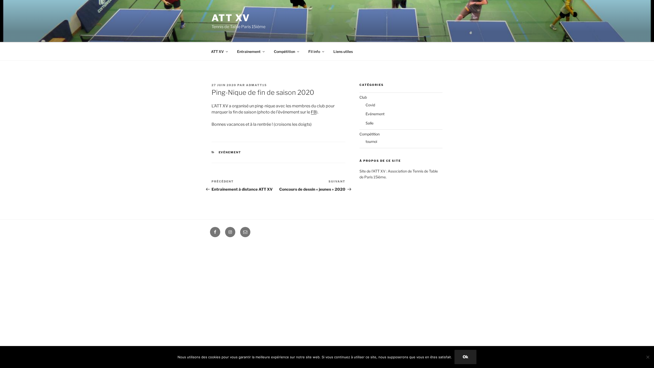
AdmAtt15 (256, 85)
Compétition (284, 51)
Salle (369, 123)
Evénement (230, 152)
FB (313, 112)
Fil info (314, 51)
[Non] (647, 357)
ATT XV (231, 18)
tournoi (371, 141)
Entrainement (249, 51)
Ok (465, 356)
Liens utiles (343, 51)
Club (363, 97)
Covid (370, 105)
